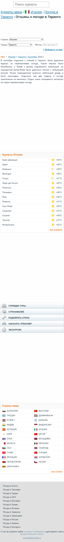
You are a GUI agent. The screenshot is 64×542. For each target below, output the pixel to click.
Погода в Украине (11, 523)
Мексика (44, 443)
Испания (12, 429)
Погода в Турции (10, 493)
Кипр (9, 434)
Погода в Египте (10, 486)
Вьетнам (44, 411)
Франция (12, 457)
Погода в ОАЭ (9, 497)
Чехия (42, 462)
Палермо (7, 192)
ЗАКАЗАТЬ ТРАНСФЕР (20, 324)
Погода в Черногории (12, 516)
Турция (43, 452)
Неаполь (6, 187)
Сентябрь (32, 57)
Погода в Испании (11, 508)
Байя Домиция (10, 160)
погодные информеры (35, 531)
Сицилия (6, 211)
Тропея (6, 220)
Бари (5, 164)
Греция (11, 415)
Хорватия (44, 457)
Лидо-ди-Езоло (10, 183)
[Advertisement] (32, 36)
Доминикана (46, 415)
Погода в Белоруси (11, 527)
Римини (6, 201)
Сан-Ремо (7, 206)
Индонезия (45, 425)
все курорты (56, 229)
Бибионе (6, 169)
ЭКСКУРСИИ (14, 330)
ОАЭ (9, 448)
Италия (36, 12)
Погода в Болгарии (11, 501)
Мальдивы (45, 439)
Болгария (12, 411)
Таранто (22, 57)
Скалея (6, 215)
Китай (42, 434)
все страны (56, 471)
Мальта (11, 443)
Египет (11, 420)
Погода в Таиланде (11, 490)
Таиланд (43, 448)
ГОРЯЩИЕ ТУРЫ (17, 306)
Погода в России (10, 519)
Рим (4, 197)
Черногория (14, 462)
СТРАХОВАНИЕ (16, 312)
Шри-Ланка (13, 466)
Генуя (5, 178)
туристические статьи (32, 534)
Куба (9, 439)
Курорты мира (11, 12)
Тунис (10, 452)
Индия (10, 425)
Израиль (43, 420)
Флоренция (8, 224)
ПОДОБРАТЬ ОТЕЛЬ (18, 318)
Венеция (6, 174)
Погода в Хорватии (11, 512)
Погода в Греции (10, 504)
